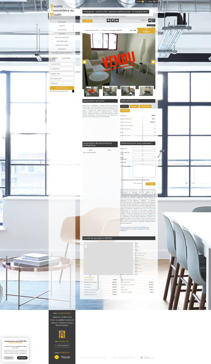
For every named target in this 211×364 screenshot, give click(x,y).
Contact (62, 49)
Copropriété (145, 106)
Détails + (134, 106)
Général (124, 106)
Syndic (62, 34)
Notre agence (62, 37)
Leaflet (117, 274)
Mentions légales (89, 358)
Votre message (125, 166)
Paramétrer (8, 358)
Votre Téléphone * (124, 158)
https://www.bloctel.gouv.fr (148, 218)
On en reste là (21, 340)
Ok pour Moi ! (22, 358)
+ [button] (85, 244)
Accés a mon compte (62, 53)
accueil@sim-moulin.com (65, 320)
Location (62, 30)
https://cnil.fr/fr (146, 208)
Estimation (62, 41)
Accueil (62, 22)
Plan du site (82, 358)
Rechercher (62, 88)
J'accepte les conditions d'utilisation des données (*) (136, 180)
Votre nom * (124, 148)
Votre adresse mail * (124, 153)
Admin (104, 358)
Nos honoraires (96, 358)
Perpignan (89, 16)
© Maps (122, 274)
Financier (124, 110)
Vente (62, 26)
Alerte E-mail (62, 45)
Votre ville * (123, 162)
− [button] (85, 247)
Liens (101, 358)
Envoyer (150, 184)
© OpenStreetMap (129, 274)
